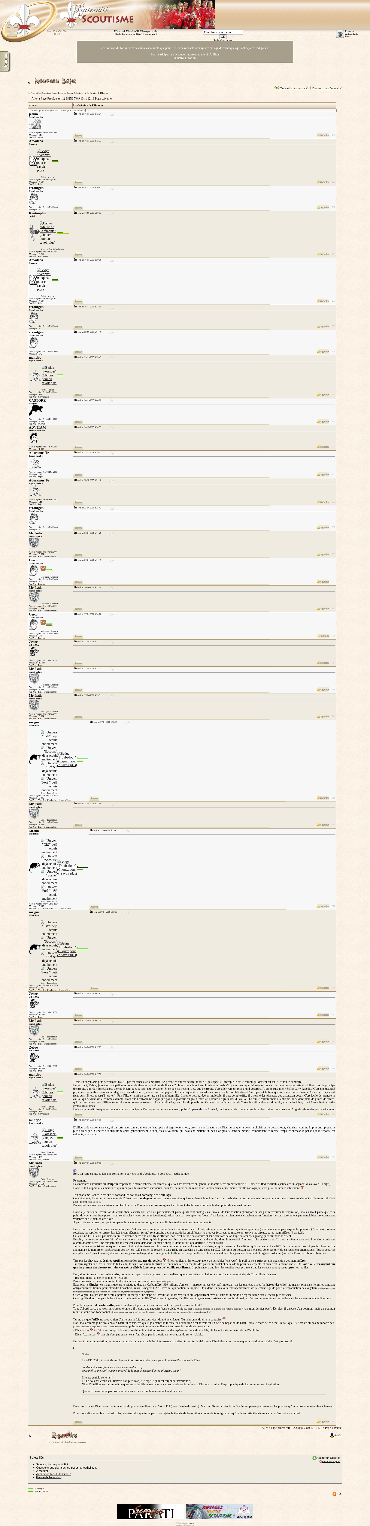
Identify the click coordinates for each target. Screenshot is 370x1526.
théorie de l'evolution (48, 1477)
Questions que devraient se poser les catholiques (66, 1467)
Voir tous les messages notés (294, 88)
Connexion (150, 34)
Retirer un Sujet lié (331, 1461)
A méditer (42, 1470)
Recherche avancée (222, 40)
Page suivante (103, 98)
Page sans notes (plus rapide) (327, 88)
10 (82, 98)
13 (92, 98)
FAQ (139, 34)
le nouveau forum (185, 58)
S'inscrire (119, 31)
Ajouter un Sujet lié (328, 1457)
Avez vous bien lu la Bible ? (53, 1474)
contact (191, 1523)
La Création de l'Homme (97, 93)
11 (85, 98)
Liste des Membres (125, 34)
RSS (339, 1493)
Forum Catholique (75, 93)
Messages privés (149, 31)
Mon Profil (132, 31)
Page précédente (280, 1427)
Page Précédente (50, 98)
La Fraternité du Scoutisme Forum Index (45, 93)
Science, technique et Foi (52, 1464)
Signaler (338, 1435)
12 (89, 98)
